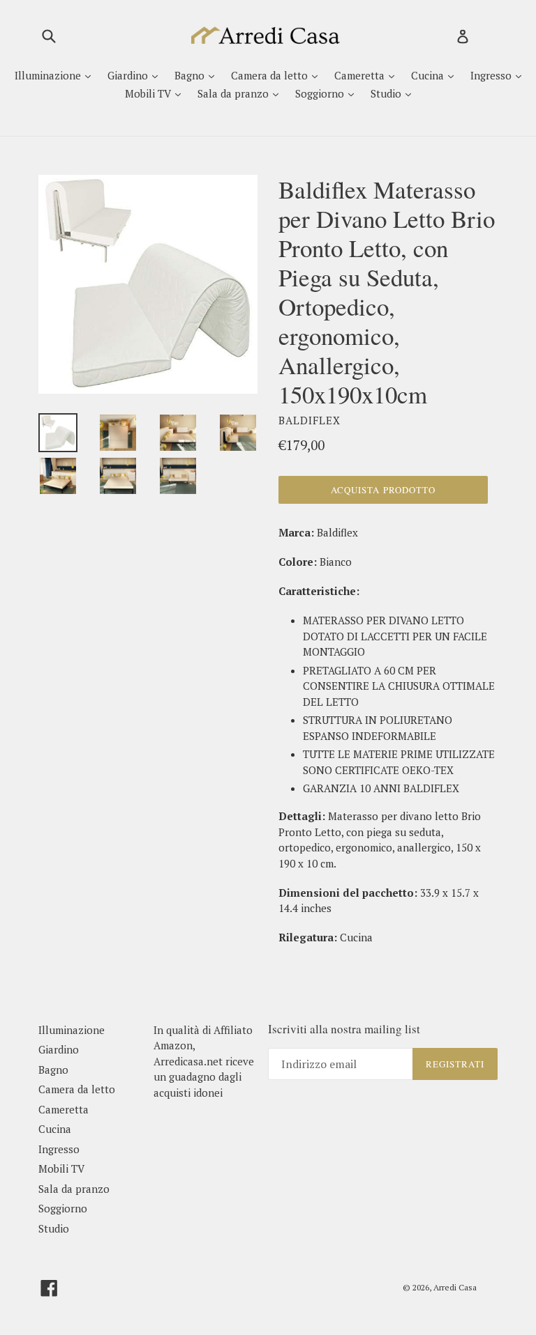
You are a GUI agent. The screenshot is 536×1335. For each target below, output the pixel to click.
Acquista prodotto (383, 490)
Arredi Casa (455, 1287)
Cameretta (360, 75)
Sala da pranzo (234, 93)
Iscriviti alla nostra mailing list (344, 1029)
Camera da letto (271, 75)
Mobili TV (149, 93)
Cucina (429, 75)
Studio (387, 93)
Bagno (190, 75)
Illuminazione (49, 75)
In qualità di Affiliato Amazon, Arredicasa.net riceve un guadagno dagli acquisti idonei (204, 1061)
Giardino (129, 75)
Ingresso (492, 75)
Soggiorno (321, 93)
